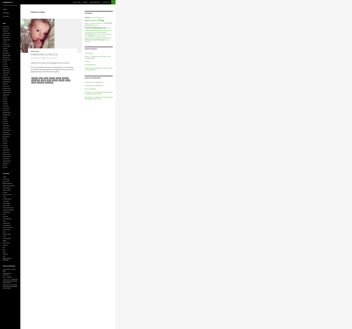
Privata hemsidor (99, 34)
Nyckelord (6, 16)
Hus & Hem (5, 216)
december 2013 (6, 154)
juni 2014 (5, 141)
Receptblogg (99, 82)
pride (33, 82)
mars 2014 (5, 147)
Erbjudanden (89, 25)
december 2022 (6, 33)
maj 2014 (5, 143)
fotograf (109, 28)
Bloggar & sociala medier (90, 23)
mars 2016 (5, 106)
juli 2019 (5, 62)
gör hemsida (88, 97)
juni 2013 (5, 167)
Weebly (86, 41)
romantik (40, 82)
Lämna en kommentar (50, 58)
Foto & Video (6, 201)
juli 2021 (5, 42)
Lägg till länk (76, 2)
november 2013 (6, 156)
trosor (98, 38)
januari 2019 (6, 68)
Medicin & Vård (6, 229)
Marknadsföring (7, 225)
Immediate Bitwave (90, 64)
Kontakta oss (106, 2)
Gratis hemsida (89, 30)
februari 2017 (6, 86)
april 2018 (5, 75)
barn (46, 78)
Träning (102, 38)
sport (100, 36)
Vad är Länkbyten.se (95, 2)
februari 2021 (6, 44)
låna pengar (88, 34)
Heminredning (6, 212)
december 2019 (6, 55)
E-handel (5, 192)
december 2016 (6, 88)
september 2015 (7, 114)
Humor (4, 214)
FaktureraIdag (89, 53)
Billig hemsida (90, 20)
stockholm (104, 36)
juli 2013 (5, 165)
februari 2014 (6, 150)
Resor (86, 36)
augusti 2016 (6, 95)
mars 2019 (5, 66)
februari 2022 (6, 35)
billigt (97, 20)
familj (58, 78)
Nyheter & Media (7, 234)
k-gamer (93, 32)
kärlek (55, 80)
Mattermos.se (100, 85)
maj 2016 (5, 101)
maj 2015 (5, 119)
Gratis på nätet (98, 30)
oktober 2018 (6, 70)
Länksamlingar (6, 223)
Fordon (4, 196)
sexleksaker (91, 36)
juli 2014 (5, 139)
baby (41, 78)
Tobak (4, 251)
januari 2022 (6, 37)
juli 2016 (5, 97)
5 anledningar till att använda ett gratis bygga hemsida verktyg (99, 93)
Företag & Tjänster (7, 199)
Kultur (4, 221)
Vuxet (4, 256)
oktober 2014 (6, 132)
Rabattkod (108, 34)
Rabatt (104, 34)
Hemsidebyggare (105, 30)
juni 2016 (5, 99)
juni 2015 (5, 117)
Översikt (5, 9)
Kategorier (6, 12)
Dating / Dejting (6, 188)
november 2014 (6, 130)
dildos (100, 23)
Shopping (5, 245)
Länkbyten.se (8, 2)
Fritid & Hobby (6, 203)
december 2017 (6, 77)
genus (43, 80)
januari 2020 (6, 53)
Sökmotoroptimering (89, 38)
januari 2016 (6, 110)
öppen (68, 80)
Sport (4, 249)
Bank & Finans (6, 179)
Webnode (107, 39)
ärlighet (34, 78)
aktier (87, 17)
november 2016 (6, 90)
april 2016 (5, 103)
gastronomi (35, 80)
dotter (52, 78)
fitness (97, 25)
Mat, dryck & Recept (7, 227)
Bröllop (97, 23)
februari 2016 (6, 108)
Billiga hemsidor (100, 17)
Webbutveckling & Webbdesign (95, 40)
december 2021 (6, 40)
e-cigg (103, 23)
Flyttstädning (92, 27)
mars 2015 (5, 123)
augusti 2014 (6, 136)
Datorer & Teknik (7, 190)
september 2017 (7, 81)
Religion (5, 240)
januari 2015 (6, 128)
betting (92, 17)
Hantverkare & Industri (8, 210)
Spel (4, 247)
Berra (86, 89)
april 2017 (5, 84)
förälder (65, 78)
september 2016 (7, 92)
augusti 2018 (6, 73)
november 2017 (6, 79)
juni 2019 (5, 64)
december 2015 (6, 112)
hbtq (49, 80)
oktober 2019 (6, 57)
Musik (4, 232)
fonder (103, 27)
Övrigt (4, 236)
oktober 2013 (6, 158)
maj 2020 (5, 48)
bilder (95, 17)
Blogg (101, 20)
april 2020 (5, 51)
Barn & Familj (35, 51)
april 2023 (5, 31)
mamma (62, 80)
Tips (95, 38)
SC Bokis (87, 61)
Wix (89, 41)
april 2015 (5, 121)
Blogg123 (93, 89)
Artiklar (85, 2)
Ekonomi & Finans (7, 194)
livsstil (104, 32)
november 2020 (6, 46)
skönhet (97, 36)
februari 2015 (6, 125)
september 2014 (7, 134)
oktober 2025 (6, 29)
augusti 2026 (6, 26)
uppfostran (49, 82)
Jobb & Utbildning (7, 218)
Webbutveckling (107, 38)
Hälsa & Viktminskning (8, 207)
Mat (93, 34)
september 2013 (7, 161)
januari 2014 (6, 152)
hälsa (110, 30)
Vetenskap (5, 254)
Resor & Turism (6, 243)
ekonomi (108, 23)
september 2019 (7, 59)
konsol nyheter (98, 32)
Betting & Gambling (7, 183)
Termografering (89, 85)
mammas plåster (44, 54)
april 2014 (5, 145)
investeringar (88, 32)
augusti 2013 (6, 163)
